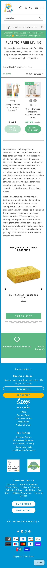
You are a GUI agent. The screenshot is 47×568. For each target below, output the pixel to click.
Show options (33, 129)
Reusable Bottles (23, 437)
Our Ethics (30, 490)
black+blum (23, 421)
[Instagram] (26, 531)
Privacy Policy (12, 487)
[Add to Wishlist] (18, 85)
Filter (8, 73)
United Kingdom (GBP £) (22, 522)
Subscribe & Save (14, 490)
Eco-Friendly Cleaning (23, 443)
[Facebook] (22, 531)
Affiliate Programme (22, 493)
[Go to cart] (37, 7)
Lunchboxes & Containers (23, 450)
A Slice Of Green (23, 425)
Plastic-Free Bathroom (23, 440)
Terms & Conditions (29, 484)
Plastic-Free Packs (23, 447)
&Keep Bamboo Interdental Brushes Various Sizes (32, 111)
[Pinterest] (29, 531)
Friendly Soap (23, 415)
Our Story (23, 510)
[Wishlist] (31, 7)
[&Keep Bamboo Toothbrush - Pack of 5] (13, 90)
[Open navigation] (41, 8)
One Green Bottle (24, 418)
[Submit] (40, 17)
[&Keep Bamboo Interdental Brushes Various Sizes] (33, 90)
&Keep (23, 411)
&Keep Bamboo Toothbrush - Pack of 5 (12, 105)
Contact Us (12, 484)
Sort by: (28, 74)
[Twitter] (18, 531)
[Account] (26, 7)
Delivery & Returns (30, 487)
